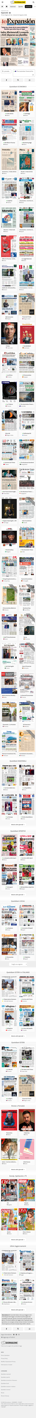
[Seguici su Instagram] (19, 1334)
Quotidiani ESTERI (18, 1042)
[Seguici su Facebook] (14, 1334)
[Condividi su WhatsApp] (29, 80)
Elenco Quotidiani (5, 1355)
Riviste (2, 1392)
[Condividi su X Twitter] (18, 80)
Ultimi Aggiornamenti (18, 1246)
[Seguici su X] (16, 1334)
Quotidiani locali (5, 1383)
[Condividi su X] (18, 1329)
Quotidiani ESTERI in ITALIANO (18, 972)
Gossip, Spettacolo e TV (18, 1176)
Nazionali (13, 6)
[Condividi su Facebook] (6, 80)
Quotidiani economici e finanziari (9, 1380)
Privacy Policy (4, 1358)
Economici (28, 6)
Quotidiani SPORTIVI (18, 831)
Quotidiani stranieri (5, 1389)
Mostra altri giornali (18, 824)
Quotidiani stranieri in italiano (8, 1386)
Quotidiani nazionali (6, 1374)
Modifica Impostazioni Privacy (8, 1361)
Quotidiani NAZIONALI (18, 761)
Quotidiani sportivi (5, 1377)
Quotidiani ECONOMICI (18, 87)
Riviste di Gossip (5, 1396)
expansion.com (4, 10)
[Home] (2, 6)
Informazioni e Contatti (6, 1364)
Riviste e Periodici (18, 1106)
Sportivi (21, 6)
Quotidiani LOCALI (18, 901)
